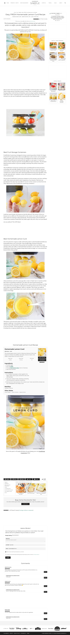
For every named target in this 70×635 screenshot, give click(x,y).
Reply (45, 577)
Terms (28, 633)
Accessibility (23, 633)
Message (8, 538)
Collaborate (6, 633)
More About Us (57, 20)
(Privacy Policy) (36, 554)
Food (17, 12)
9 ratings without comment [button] (26, 510)
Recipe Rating (8, 535)
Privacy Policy (17, 633)
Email (7, 548)
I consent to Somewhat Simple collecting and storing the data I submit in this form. (22, 554)
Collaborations (8, 491)
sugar (11, 366)
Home (15, 12)
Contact (11, 633)
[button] (34, 18)
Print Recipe (42, 357)
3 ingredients (8, 488)
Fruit (6, 492)
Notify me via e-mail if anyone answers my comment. (15, 551)
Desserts (20, 12)
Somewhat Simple (35, 3)
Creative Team (36, 16)
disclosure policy (32, 21)
